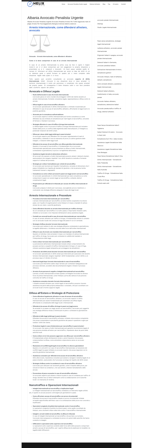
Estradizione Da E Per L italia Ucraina (109, 139)
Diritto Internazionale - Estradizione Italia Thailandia (109, 161)
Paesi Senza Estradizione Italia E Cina (110, 156)
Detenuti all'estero (95, 4)
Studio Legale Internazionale (106, 27)
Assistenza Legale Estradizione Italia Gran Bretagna (109, 150)
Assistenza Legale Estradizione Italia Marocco (109, 144)
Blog (104, 4)
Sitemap (100, 24)
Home (63, 4)
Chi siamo (115, 4)
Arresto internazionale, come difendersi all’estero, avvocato (58, 29)
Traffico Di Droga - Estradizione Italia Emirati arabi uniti (110, 181)
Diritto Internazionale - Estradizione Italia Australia (109, 168)
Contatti (123, 4)
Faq (109, 4)
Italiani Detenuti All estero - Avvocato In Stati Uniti (110, 133)
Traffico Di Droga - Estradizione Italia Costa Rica (110, 174)
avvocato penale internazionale (107, 20)
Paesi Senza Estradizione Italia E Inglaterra (108, 126)
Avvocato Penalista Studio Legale (77, 4)
